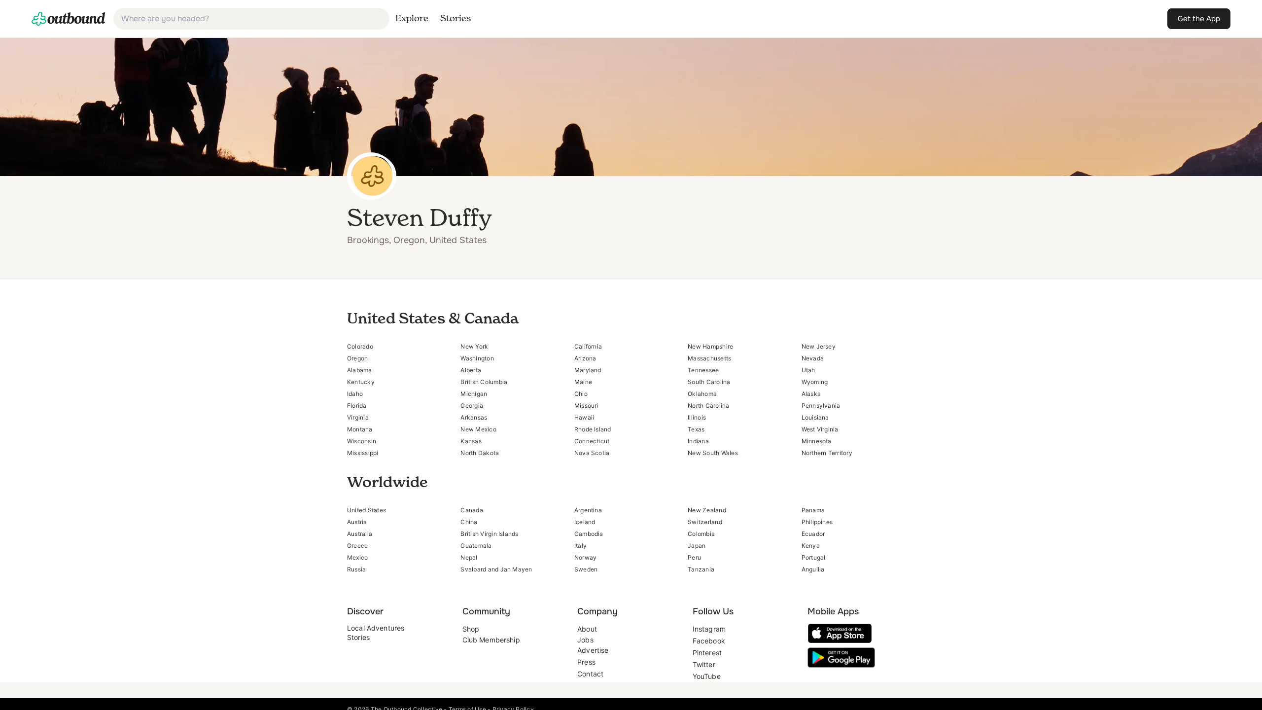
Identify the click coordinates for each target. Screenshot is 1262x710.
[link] (68, 18)
